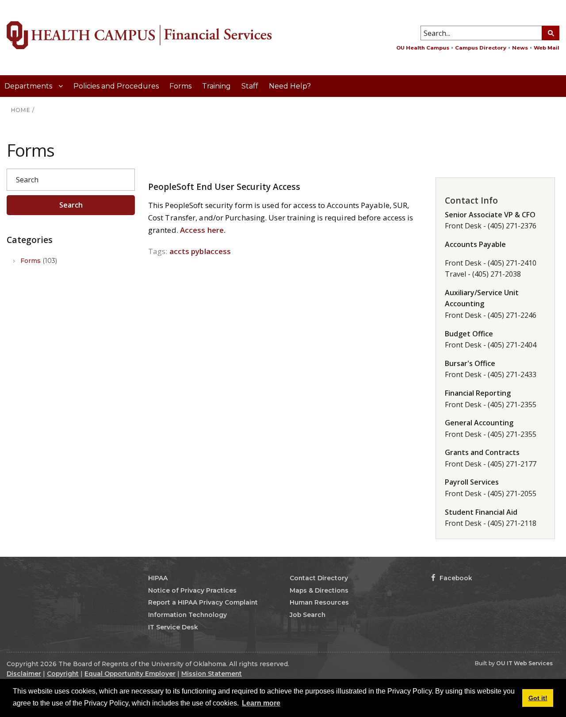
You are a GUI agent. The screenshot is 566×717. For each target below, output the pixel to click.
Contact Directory (319, 578)
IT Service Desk (173, 627)
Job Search (307, 614)
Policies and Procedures (116, 86)
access (218, 251)
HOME (21, 110)
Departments (29, 86)
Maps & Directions (319, 590)
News (520, 48)
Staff (249, 86)
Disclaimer (24, 673)
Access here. (203, 230)
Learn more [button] (261, 703)
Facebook (455, 578)
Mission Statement (211, 673)
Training (216, 86)
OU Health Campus (422, 48)
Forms (180, 86)
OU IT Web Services (524, 663)
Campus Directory (480, 48)
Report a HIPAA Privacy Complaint (203, 602)
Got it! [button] (537, 698)
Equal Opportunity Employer (130, 673)
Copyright (63, 673)
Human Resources (319, 602)
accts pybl (187, 251)
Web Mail (546, 48)
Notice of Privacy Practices (192, 590)
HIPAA (158, 578)
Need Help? (290, 86)
